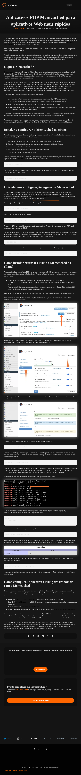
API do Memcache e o (22, 602)
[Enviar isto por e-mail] (28, 636)
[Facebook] (35, 749)
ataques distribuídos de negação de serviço (46, 196)
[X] (38, 749)
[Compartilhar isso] (33, 636)
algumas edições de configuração (64, 609)
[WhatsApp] (46, 749)
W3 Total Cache (21, 599)
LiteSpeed (31, 599)
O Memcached (8, 72)
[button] (76, 4)
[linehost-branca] (9, 5)
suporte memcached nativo (30, 607)
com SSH (20, 159)
